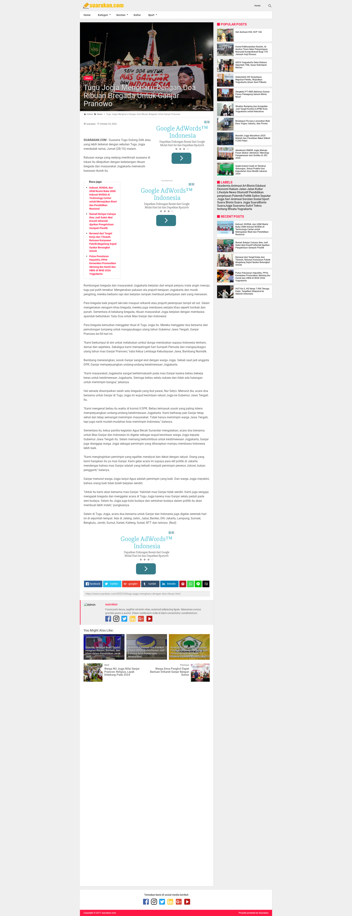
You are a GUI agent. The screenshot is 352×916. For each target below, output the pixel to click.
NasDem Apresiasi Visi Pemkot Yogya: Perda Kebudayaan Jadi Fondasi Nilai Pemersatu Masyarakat (146, 652)
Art (244, 185)
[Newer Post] (89, 666)
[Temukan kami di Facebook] (108, 619)
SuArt (249, 206)
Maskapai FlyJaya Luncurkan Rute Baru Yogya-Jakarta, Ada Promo (252, 122)
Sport (151, 15)
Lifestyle (222, 192)
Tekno (258, 206)
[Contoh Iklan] (182, 143)
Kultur (137, 15)
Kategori (103, 15)
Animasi (236, 185)
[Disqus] (147, 731)
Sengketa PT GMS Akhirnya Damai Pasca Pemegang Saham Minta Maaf (252, 94)
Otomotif (242, 192)
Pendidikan (256, 192)
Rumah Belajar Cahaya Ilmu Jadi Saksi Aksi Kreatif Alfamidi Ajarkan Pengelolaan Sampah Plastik (102, 221)
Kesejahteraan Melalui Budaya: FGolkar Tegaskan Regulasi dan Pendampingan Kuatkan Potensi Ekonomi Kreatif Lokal (189, 652)
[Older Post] (204, 666)
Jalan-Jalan (246, 189)
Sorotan (120, 15)
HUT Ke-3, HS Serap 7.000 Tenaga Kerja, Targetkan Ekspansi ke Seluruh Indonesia (252, 291)
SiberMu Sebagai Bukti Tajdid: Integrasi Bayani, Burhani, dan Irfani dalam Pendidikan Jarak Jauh (102, 652)
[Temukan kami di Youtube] (149, 619)
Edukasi (260, 185)
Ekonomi (222, 189)
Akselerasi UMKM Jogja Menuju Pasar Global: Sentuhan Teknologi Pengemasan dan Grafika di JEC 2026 (252, 154)
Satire (256, 196)
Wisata (232, 209)
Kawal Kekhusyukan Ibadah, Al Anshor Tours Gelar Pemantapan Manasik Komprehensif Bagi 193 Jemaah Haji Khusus (251, 50)
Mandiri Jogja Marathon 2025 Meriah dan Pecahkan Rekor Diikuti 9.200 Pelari (252, 138)
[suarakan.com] (109, 5)
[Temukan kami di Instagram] (116, 618)
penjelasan (224, 196)
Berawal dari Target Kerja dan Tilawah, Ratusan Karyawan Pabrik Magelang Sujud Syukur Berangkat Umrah (252, 261)
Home (257, 5)
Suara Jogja (242, 202)
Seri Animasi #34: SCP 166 (248, 32)
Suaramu (239, 206)
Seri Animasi (233, 199)
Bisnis (251, 185)
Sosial (257, 199)
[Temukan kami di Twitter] (124, 619)
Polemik (237, 196)
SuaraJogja (224, 206)
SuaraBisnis (258, 202)
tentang (222, 209)
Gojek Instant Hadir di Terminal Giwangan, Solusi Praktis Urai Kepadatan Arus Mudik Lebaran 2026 (251, 170)
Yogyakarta (244, 209)
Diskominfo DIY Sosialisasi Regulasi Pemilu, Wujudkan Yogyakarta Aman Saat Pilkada (250, 79)
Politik (247, 196)
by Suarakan (262, 913)
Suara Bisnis (225, 202)
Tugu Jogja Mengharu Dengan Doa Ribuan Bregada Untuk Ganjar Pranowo (140, 95)
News (88, 78)
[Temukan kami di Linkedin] (132, 619)
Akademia (223, 185)
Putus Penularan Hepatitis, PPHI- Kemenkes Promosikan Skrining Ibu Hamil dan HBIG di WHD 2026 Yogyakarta (252, 277)
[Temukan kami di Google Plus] (141, 618)
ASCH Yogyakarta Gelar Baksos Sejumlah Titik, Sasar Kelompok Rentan (251, 65)
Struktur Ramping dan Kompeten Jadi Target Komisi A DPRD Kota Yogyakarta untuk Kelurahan (251, 109)
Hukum (233, 189)
